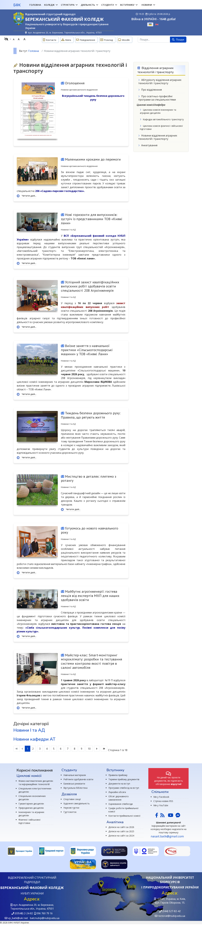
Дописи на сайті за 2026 (121, 827)
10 (89, 748)
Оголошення (74, 83)
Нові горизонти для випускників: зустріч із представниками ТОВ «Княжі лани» (91, 218)
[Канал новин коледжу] (162, 816)
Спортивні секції (72, 799)
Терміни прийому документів (123, 779)
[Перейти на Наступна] (96, 749)
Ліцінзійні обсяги (117, 792)
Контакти (51, 39)
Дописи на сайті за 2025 (121, 831)
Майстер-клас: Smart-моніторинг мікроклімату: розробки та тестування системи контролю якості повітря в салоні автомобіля (91, 661)
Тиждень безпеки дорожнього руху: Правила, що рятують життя (90, 415)
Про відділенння (151, 89)
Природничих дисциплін (31, 807)
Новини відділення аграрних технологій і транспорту (157, 137)
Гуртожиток (70, 811)
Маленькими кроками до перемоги (92, 159)
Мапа (68, 39)
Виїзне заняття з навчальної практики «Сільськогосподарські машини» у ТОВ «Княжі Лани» (87, 350)
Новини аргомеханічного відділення (79, 89)
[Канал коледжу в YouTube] (170, 816)
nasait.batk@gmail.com (167, 836)
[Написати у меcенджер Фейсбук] (177, 816)
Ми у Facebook (161, 796)
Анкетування (149, 145)
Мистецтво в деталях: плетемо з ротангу (88, 478)
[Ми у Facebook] (156, 816)
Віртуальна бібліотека (75, 787)
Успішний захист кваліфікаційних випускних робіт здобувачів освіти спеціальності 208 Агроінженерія (90, 286)
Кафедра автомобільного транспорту (163, 119)
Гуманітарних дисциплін (31, 803)
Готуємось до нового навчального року (89, 530)
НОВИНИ (147, 4)
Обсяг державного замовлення (118, 798)
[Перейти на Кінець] (104, 749)
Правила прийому (117, 775)
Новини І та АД (68, 229)
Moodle (126, 39)
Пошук (179, 39)
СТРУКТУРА (67, 4)
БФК (17, 5)
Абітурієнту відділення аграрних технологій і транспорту (159, 81)
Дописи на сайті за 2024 (121, 835)
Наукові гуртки (71, 807)
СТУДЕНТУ (107, 4)
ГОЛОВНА (35, 4)
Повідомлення (87, 39)
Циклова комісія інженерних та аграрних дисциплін (158, 111)
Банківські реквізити (74, 783)
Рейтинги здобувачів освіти (78, 779)
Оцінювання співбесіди (120, 803)
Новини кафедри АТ (34, 739)
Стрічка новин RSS (163, 801)
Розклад (108, 39)
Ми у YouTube (160, 805)
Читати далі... (28, 195)
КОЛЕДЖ (49, 4)
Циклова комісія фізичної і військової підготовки (161, 127)
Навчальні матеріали (74, 775)
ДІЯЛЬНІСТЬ (88, 4)
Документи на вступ (119, 783)
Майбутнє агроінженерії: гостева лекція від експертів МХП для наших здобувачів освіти (90, 595)
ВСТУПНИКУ (127, 4)
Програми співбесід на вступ (123, 787)
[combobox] (154, 40)
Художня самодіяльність (76, 803)
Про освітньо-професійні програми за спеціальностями (157, 98)
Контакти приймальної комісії (124, 815)
